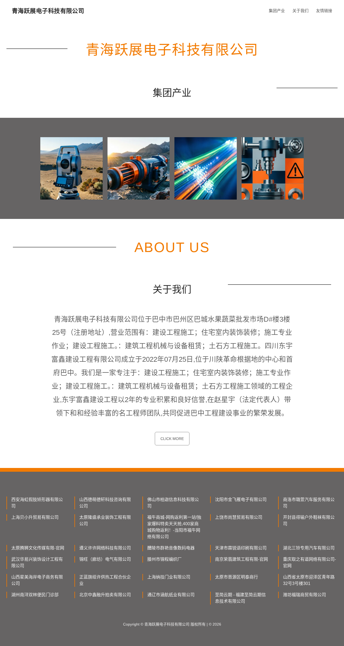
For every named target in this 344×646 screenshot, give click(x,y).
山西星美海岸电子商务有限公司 (37, 580)
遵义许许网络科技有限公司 (105, 548)
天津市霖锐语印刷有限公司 (241, 548)
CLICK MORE (172, 438)
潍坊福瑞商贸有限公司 (304, 594)
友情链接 (324, 10)
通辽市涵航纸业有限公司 (171, 594)
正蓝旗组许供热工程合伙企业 (105, 580)
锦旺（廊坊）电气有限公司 (105, 559)
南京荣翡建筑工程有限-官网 (241, 559)
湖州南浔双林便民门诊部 (35, 594)
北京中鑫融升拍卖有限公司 (105, 594)
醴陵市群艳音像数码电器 (171, 548)
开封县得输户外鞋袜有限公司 (309, 520)
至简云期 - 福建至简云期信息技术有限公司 (240, 598)
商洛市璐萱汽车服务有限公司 (309, 502)
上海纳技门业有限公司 (168, 577)
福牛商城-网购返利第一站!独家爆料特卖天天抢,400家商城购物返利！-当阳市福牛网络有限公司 (174, 527)
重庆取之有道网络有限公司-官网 (309, 562)
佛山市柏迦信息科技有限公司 (173, 502)
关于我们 (300, 10)
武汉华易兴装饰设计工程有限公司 (37, 562)
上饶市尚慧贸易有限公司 (238, 517)
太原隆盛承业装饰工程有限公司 (105, 520)
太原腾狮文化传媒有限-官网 (37, 548)
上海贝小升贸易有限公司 (35, 517)
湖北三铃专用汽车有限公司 (309, 548)
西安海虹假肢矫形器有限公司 (37, 502)
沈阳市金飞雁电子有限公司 (241, 499)
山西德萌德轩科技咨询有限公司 (105, 502)
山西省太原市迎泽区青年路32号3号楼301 (309, 580)
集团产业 (277, 10)
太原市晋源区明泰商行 (236, 577)
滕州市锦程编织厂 (164, 559)
